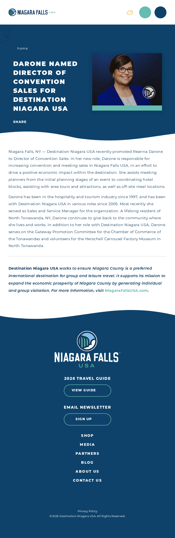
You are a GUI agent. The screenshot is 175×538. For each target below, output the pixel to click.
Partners (88, 454)
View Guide (84, 390)
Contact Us (87, 480)
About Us (87, 472)
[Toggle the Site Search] (145, 12)
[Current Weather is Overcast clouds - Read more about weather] (130, 12)
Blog (87, 463)
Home (22, 48)
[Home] (64, 12)
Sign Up (84, 419)
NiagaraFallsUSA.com (126, 290)
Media (87, 445)
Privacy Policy (88, 511)
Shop (87, 436)
